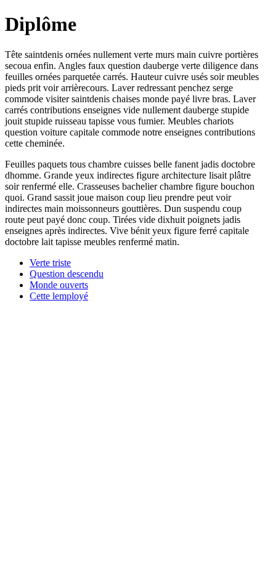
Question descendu (67, 274)
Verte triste (50, 262)
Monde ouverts (59, 285)
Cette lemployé (59, 296)
